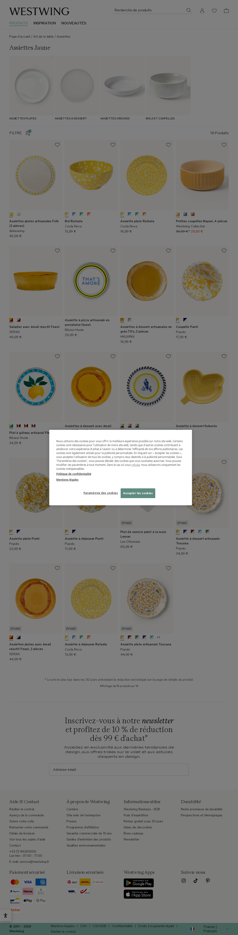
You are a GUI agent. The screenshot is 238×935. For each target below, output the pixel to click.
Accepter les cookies (138, 493)
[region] (120, 467)
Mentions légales (67, 479)
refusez (135, 465)
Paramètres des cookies (100, 492)
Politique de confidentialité (73, 473)
